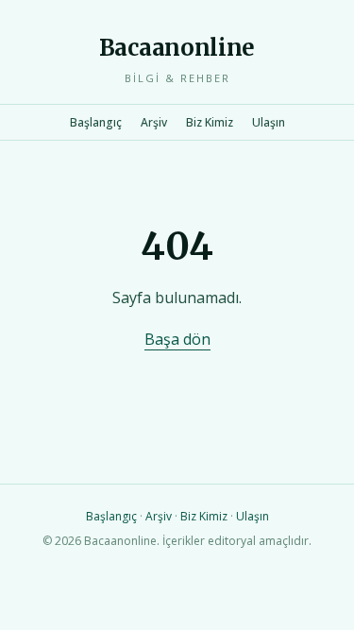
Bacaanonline (177, 47)
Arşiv (154, 122)
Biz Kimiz (209, 122)
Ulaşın (268, 122)
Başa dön (177, 339)
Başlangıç (96, 122)
